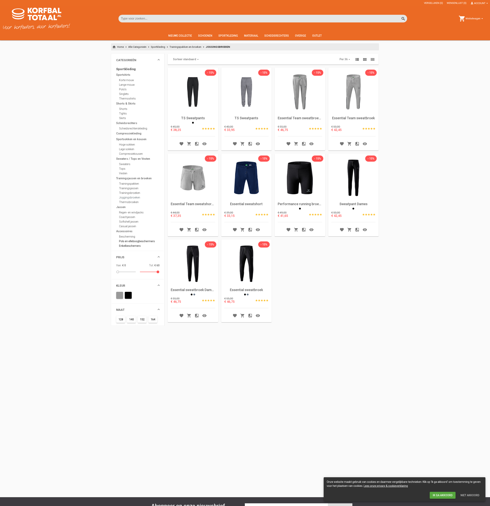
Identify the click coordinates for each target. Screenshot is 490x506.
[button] (138, 60)
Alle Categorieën (137, 46)
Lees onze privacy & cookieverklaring (386, 485)
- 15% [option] (210, 72)
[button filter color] (119, 295)
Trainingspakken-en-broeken (185, 46)
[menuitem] (137, 69)
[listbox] (210, 73)
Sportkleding (158, 46)
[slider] (126, 271)
